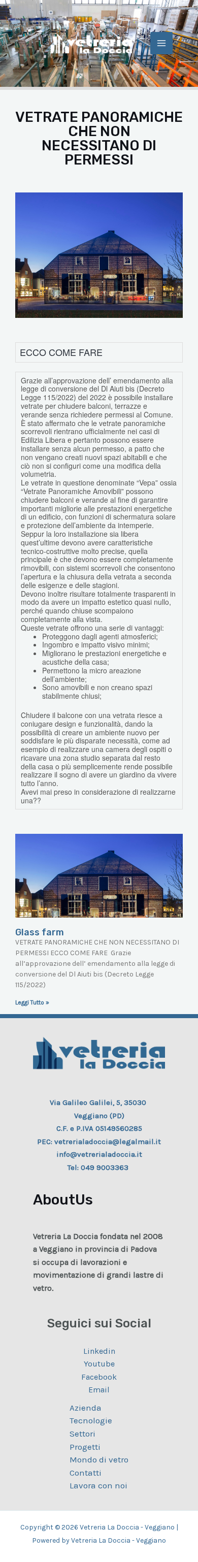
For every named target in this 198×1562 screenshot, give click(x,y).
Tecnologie (91, 1420)
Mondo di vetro (99, 1459)
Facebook (99, 1377)
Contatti (86, 1473)
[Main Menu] (161, 43)
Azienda (86, 1408)
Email (99, 1389)
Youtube (99, 1364)
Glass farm (39, 932)
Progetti (85, 1447)
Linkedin (99, 1351)
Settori (82, 1433)
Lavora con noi (98, 1485)
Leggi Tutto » (32, 1002)
